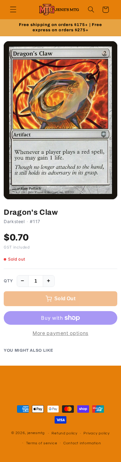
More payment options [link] (60, 333)
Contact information (82, 443)
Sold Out (64, 298)
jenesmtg (36, 433)
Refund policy (65, 433)
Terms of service (41, 443)
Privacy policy (96, 433)
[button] (13, 9)
